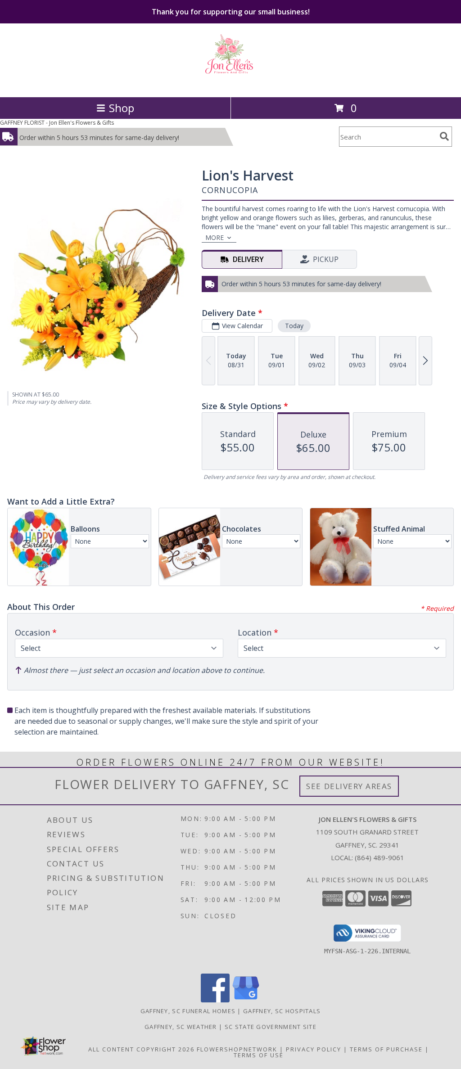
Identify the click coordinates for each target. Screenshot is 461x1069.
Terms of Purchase (386, 1049)
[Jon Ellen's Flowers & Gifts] (230, 84)
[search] (444, 136)
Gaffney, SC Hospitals (282, 1011)
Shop (121, 107)
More (214, 237)
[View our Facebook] (215, 1000)
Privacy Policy (313, 1049)
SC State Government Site (270, 1027)
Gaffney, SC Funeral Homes (188, 1011)
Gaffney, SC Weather (181, 1027)
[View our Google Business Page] (245, 1000)
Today (294, 325)
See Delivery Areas (349, 786)
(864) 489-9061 (379, 857)
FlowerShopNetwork (237, 1049)
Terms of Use (259, 1055)
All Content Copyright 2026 (141, 1049)
